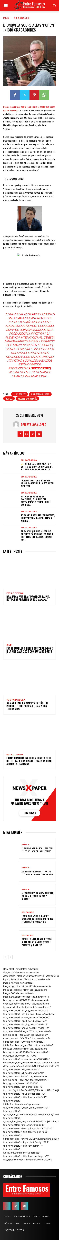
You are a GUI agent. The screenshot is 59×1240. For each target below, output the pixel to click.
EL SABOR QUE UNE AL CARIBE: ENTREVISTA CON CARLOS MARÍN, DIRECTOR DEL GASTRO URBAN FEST (37, 535)
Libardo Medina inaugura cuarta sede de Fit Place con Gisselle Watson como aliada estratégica (29, 761)
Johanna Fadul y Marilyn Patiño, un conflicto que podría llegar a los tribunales (27, 706)
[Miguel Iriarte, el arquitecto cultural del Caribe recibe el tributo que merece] (11, 940)
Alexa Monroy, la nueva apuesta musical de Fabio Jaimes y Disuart (37, 896)
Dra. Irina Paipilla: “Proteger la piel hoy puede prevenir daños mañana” (28, 598)
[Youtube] (39, 434)
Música (25, 845)
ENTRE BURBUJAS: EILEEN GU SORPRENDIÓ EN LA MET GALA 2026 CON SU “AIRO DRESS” (29, 651)
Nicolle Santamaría (27, 398)
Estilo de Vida (14, 593)
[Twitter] (25, 95)
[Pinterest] (34, 95)
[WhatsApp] (44, 95)
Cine (8, 645)
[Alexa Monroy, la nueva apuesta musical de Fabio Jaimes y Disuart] (11, 894)
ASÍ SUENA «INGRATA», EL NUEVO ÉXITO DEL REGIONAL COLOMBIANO (37, 873)
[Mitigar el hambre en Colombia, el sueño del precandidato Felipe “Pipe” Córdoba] (11, 498)
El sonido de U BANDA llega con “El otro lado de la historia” (37, 850)
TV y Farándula (15, 700)
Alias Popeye (19, 394)
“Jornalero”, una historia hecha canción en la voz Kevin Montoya (37, 483)
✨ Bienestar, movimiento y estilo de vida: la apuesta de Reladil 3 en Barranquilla (37, 466)
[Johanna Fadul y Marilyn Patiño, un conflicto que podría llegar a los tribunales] (29, 679)
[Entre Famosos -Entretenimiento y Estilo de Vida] (29, 5)
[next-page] (11, 957)
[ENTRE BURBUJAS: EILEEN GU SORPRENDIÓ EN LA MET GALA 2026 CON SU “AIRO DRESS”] (29, 625)
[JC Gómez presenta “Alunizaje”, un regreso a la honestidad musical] (11, 516)
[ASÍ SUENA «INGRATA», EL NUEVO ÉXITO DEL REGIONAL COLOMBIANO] (11, 871)
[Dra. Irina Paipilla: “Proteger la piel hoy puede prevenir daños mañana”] (29, 573)
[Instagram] (26, 434)
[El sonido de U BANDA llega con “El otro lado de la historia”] (11, 848)
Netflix (9, 398)
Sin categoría (22, 17)
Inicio (6, 17)
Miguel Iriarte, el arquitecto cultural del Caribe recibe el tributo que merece (36, 942)
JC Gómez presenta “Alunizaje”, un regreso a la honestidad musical (38, 518)
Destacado (27, 912)
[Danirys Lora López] (17, 424)
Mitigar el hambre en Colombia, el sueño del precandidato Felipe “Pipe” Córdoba (35, 500)
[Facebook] (15, 95)
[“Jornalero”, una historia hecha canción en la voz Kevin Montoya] (11, 481)
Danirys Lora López (33, 424)
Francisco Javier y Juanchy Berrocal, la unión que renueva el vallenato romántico (37, 919)
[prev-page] (5, 957)
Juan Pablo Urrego (40, 394)
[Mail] (24, 1206)
